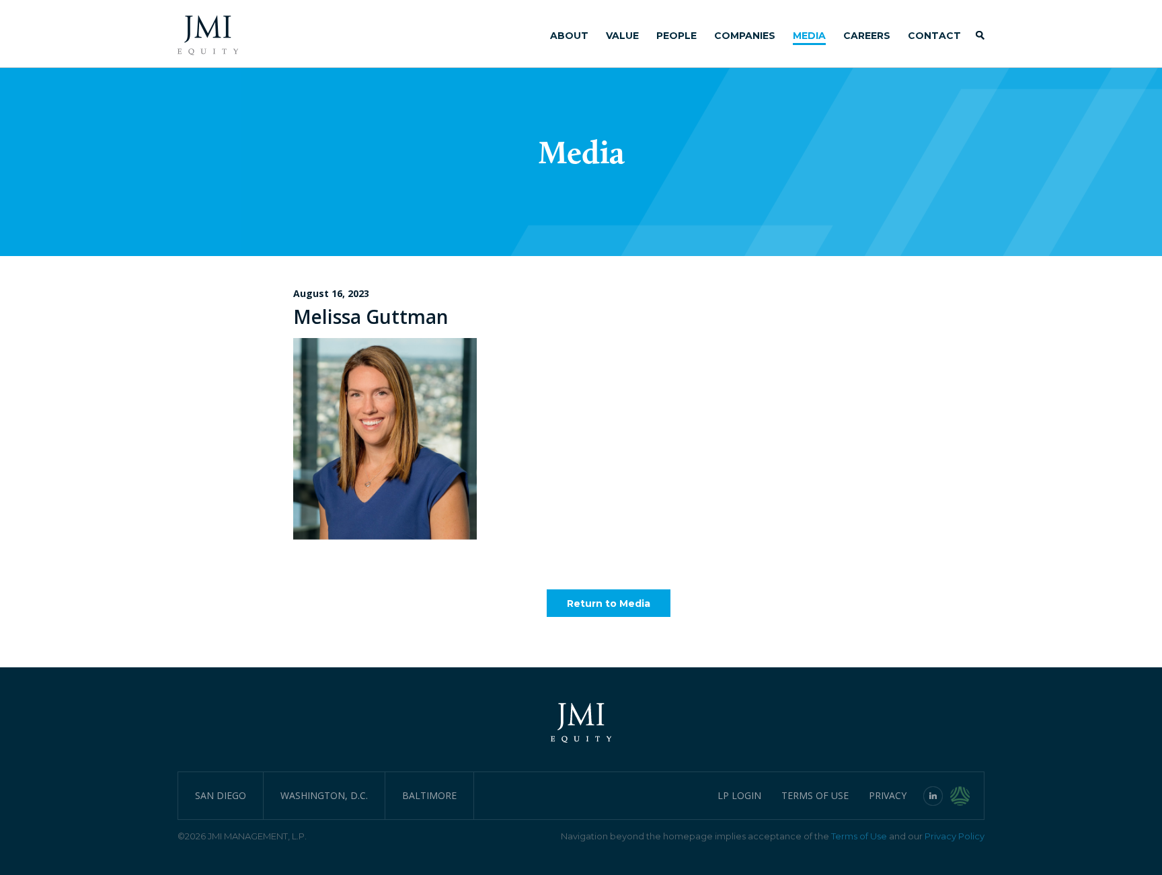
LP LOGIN (739, 795)
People (676, 36)
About (569, 36)
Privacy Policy (954, 836)
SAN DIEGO (220, 795)
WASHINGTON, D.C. (324, 795)
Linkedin (933, 795)
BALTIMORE (429, 795)
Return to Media (608, 603)
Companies (744, 36)
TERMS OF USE (815, 795)
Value (622, 36)
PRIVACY (887, 795)
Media (809, 36)
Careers (866, 36)
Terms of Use (859, 836)
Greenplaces (967, 795)
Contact (934, 36)
